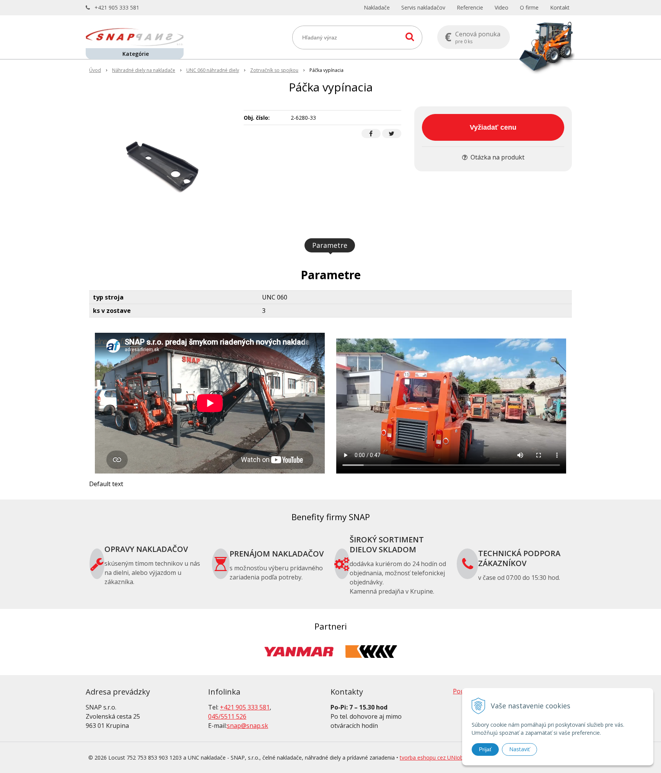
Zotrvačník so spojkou (274, 70)
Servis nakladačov (423, 7)
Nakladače (377, 7)
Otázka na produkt (496, 157)
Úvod (95, 70)
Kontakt (560, 7)
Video (501, 7)
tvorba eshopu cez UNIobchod (437, 757)
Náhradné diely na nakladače (143, 70)
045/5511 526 (227, 716)
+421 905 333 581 (116, 7)
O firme (529, 7)
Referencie (470, 7)
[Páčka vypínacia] (161, 163)
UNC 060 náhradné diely (212, 70)
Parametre (329, 245)
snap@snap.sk (247, 725)
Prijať (485, 749)
